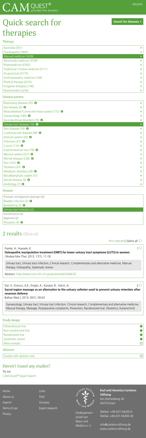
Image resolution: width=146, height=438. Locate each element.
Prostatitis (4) (12, 222)
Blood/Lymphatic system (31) (21, 175)
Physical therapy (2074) (18, 82)
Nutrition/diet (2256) (16, 90)
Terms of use (10, 408)
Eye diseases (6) (13, 107)
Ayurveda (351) (13, 47)
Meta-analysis (12, 343)
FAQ (42, 396)
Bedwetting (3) (13, 205)
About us (8, 396)
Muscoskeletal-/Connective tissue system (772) (32, 111)
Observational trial (15, 326)
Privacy (7, 414)
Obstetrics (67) (13, 167)
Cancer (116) (12, 145)
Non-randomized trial (17, 330)
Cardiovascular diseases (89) (21, 133)
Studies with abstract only (19, 356)
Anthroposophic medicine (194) (23, 77)
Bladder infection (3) (16, 201)
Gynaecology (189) (15, 116)
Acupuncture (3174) (16, 73)
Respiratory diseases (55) (19, 103)
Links (42, 391)
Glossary (44, 402)
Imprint (7, 402)
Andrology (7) (12, 184)
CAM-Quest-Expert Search (19, 376)
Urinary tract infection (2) (19, 209)
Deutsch (137, 4)
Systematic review (14, 339)
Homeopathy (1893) (16, 52)
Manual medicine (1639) (18, 56)
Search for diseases (126, 21)
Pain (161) (10, 163)
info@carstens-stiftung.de (115, 424)
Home (6, 391)
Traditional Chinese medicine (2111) (25, 69)
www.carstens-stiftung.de (115, 429)
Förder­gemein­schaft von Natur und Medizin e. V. (84, 419)
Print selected (117, 241)
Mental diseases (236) (17, 158)
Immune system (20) (16, 137)
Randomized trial (14, 335)
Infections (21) (13, 141)
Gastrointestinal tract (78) (19, 150)
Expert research (48, 408)
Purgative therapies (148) (19, 86)
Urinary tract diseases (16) (19, 124)
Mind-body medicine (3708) (20, 60)
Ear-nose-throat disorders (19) (22, 120)
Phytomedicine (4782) (17, 65)
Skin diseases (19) (14, 128)
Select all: (133, 241)
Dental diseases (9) (15, 180)
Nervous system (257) (17, 154)
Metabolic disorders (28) (18, 171)
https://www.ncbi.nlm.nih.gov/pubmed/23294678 (46, 274)
